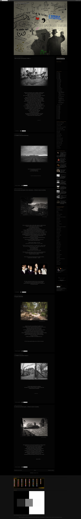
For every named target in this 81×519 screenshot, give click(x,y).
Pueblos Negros (59, 142)
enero (59, 79)
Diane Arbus (58, 219)
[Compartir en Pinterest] (25, 292)
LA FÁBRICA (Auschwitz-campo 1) (21, 355)
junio (59, 85)
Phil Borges (58, 251)
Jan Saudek (58, 233)
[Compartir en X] (25, 185)
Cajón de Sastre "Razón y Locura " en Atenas (63, 164)
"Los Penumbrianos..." (23, 3)
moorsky (53, 517)
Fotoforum (58, 225)
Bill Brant (58, 212)
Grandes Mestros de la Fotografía (61, 226)
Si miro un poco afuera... (60, 129)
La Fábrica (58, 125)
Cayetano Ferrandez (59, 214)
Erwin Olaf (58, 222)
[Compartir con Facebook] (26, 185)
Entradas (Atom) (36, 472)
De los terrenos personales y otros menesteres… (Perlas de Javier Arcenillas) (30, 190)
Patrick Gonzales (59, 250)
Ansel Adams (58, 208)
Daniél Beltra (58, 218)
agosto (59, 87)
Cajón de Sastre (59, 124)
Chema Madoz (59, 215)
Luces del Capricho (59, 128)
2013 (58, 77)
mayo (59, 84)
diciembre (59, 104)
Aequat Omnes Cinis (63, 152)
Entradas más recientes (18, 470)
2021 (58, 112)
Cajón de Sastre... (62, 186)
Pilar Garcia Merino (59, 254)
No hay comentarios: (18, 185)
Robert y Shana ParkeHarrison (61, 258)
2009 (58, 72)
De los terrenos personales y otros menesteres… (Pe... (61, 98)
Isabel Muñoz (58, 232)
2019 (58, 110)
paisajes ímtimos (59, 143)
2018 (58, 109)
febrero (59, 80)
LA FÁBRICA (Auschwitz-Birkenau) (21, 135)
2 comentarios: (17, 130)
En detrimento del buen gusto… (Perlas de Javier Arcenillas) (26, 406)
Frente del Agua (59, 135)
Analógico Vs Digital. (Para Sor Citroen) (63, 158)
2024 (58, 116)
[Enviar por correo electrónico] (23, 185)
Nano (62, 268)
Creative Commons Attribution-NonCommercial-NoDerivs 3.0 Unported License (61, 289)
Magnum (58, 240)
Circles (57, 132)
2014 (58, 78)
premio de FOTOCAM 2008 (38, 232)
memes (30, 235)
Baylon (57, 211)
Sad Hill (58, 146)
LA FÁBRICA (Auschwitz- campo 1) (63, 180)
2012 (58, 76)
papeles (58, 131)
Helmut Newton (59, 229)
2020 (58, 111)
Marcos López (58, 243)
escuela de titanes (59, 139)
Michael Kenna (59, 246)
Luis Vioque (58, 239)
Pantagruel (58, 136)
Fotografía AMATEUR (18, 296)
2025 (58, 117)
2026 (58, 118)
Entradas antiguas (51, 470)
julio (58, 86)
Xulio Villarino (58, 264)
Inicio (35, 470)
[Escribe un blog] (24, 185)
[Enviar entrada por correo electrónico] (20, 130)
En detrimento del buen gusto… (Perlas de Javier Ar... (61, 93)
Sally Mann (58, 261)
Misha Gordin (58, 247)
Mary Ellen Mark (59, 244)
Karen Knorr (58, 236)
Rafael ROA (58, 257)
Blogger (61, 517)
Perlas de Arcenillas (59, 138)
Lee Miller (58, 237)
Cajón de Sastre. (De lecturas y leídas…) (22, 58)
